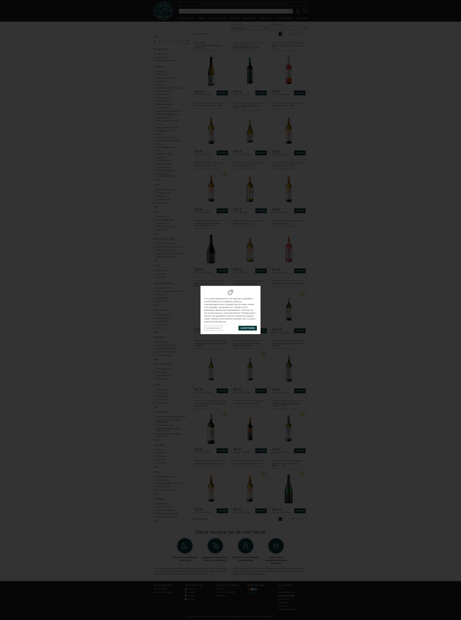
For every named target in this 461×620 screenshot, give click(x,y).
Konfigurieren (213, 328)
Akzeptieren (247, 328)
